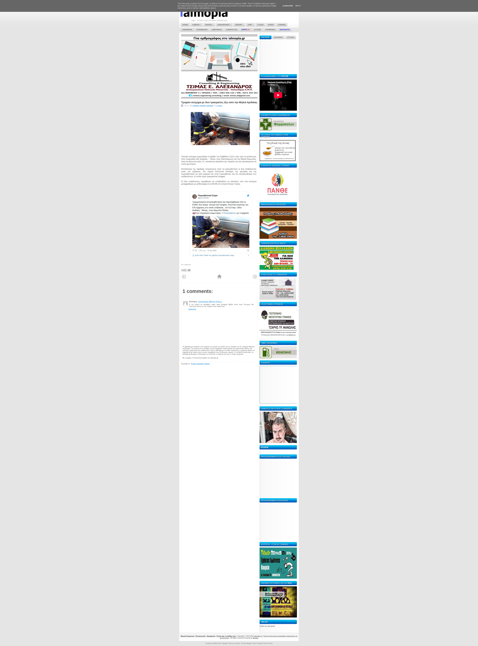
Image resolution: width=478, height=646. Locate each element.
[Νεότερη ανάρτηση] (184, 278)
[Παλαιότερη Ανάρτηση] (255, 278)
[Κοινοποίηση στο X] (187, 270)
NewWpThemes (217, 643)
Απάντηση (192, 309)
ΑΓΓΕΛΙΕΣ (290, 37)
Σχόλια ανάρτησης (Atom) (200, 364)
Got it (298, 6)
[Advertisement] (278, 56)
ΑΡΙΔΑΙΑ (203, 106)
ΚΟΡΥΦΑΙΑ (265, 37)
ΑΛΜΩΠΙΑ (196, 106)
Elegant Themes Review (265, 643)
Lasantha (237, 643)
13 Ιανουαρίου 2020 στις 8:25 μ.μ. (210, 302)
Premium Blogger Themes (249, 643)
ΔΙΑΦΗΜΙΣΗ (278, 37)
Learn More (288, 6)
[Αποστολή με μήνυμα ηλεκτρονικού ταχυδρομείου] (182, 270)
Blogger (255, 638)
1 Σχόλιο (219, 106)
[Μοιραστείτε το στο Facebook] (189, 270)
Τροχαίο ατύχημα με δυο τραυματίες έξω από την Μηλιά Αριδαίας (219, 102)
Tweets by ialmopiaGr (267, 626)
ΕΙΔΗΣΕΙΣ (210, 106)
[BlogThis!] (184, 270)
